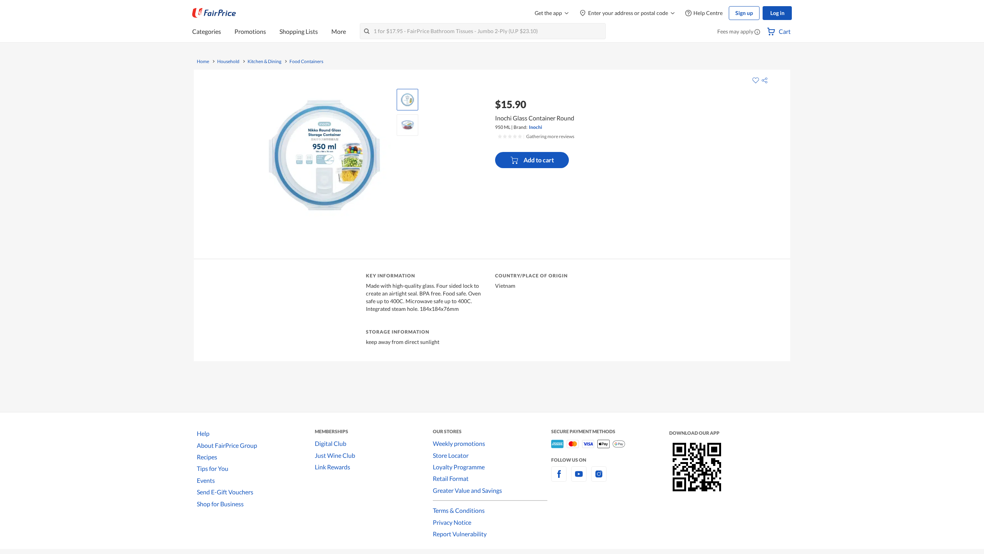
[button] (757, 32)
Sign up (744, 13)
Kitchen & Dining (264, 61)
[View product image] (407, 99)
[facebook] (559, 478)
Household (228, 61)
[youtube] (579, 478)
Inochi (535, 127)
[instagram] (599, 478)
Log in (777, 13)
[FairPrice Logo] (214, 13)
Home (203, 61)
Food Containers (306, 61)
